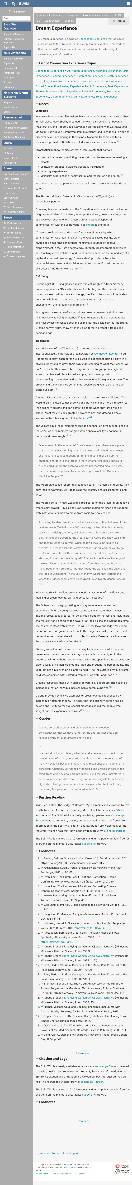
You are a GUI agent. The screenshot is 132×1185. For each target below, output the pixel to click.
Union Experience (61, 96)
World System (52, 20)
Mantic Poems (11, 107)
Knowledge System (106, 1066)
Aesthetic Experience (108, 70)
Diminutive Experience (63, 81)
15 (81, 640)
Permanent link (14, 242)
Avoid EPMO (10, 202)
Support (69, 20)
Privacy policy (42, 1173)
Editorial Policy (11, 197)
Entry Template (11, 178)
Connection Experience (93, 38)
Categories (43, 1153)
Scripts (7, 111)
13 (46, 583)
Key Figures (10, 162)
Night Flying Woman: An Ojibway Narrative (88, 955)
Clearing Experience (63, 76)
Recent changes (15, 207)
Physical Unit (68, 44)
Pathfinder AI (10, 123)
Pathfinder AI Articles (14, 137)
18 (83, 710)
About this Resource (14, 34)
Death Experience (117, 76)
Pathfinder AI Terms (14, 132)
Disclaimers (80, 1173)
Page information (15, 246)
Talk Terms (9, 193)
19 (96, 788)
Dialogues (9, 86)
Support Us (9, 47)
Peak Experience (118, 86)
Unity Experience (83, 96)
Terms (55, 1153)
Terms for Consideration (16, 188)
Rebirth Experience (93, 91)
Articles (7, 82)
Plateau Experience (47, 91)
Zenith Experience (107, 96)
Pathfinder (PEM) (12, 72)
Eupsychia (9, 63)
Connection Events (105, 353)
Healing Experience (72, 86)
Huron (90, 224)
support (87, 843)
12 (45, 494)
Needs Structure (12, 158)
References (82, 1053)
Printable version (15, 237)
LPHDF (118, 15)
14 (104, 597)
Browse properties (16, 256)
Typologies (9, 77)
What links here (14, 223)
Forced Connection (47, 86)
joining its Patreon (115, 830)
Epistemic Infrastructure (49, 15)
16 (115, 674)
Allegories (9, 102)
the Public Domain (68, 1167)
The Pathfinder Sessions (16, 127)
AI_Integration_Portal (14, 211)
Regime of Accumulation (95, 15)
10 (69, 435)
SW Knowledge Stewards (16, 174)
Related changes (15, 227)
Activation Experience (80, 70)
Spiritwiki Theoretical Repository (14, 40)
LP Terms (8, 153)
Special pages (14, 232)
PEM (38, 20)
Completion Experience (90, 76)
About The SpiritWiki (61, 1173)
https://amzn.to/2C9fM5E (56, 941)
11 (62, 475)
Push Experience (70, 91)
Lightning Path (11, 68)
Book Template (11, 183)
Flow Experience (112, 81)
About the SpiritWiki (13, 58)
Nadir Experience (95, 86)
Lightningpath (70, 1153)
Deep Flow (42, 81)
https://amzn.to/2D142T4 (89, 928)
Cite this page (14, 251)
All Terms (8, 148)
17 (110, 687)
